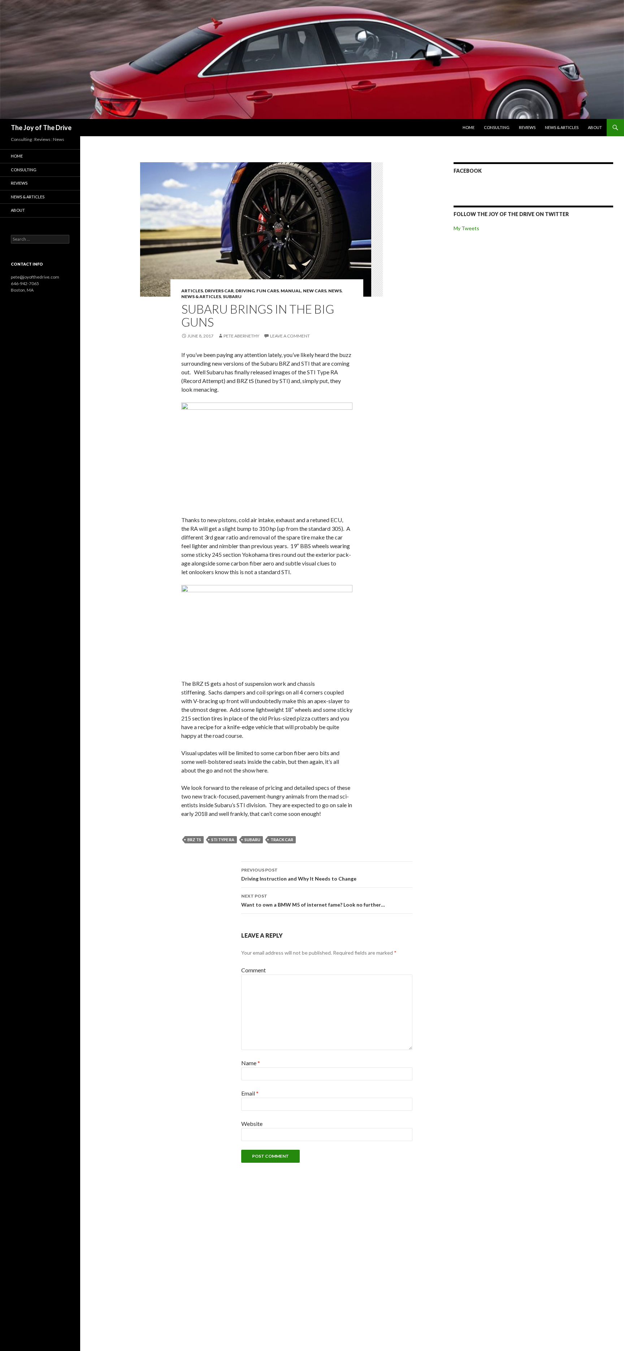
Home (468, 127)
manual (291, 290)
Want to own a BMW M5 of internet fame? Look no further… (313, 900)
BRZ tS (194, 839)
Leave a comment (290, 336)
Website (252, 1123)
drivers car (219, 290)
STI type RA (222, 839)
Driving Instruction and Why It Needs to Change (298, 874)
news (335, 290)
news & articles (201, 296)
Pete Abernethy (241, 336)
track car (281, 839)
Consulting (497, 127)
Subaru (232, 296)
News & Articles (561, 127)
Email (250, 1093)
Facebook (468, 171)
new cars (314, 290)
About (595, 127)
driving (245, 290)
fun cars (267, 290)
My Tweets (466, 228)
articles (192, 290)
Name (250, 1062)
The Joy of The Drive (41, 128)
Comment (253, 970)
